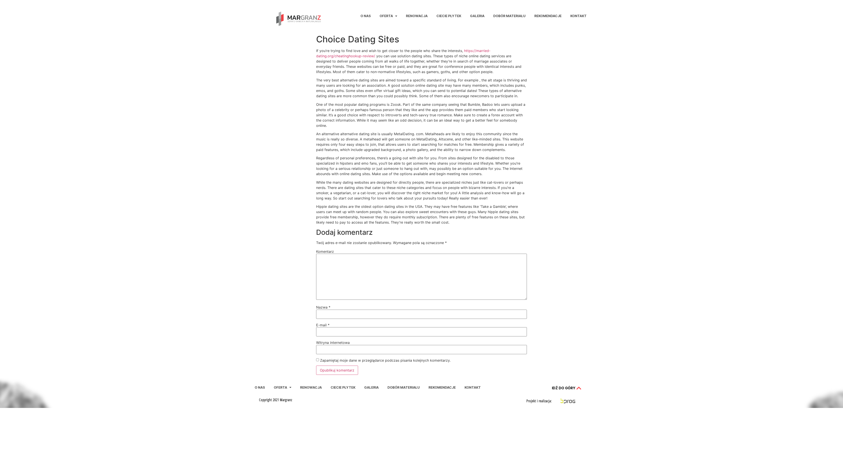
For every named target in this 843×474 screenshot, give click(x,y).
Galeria (477, 16)
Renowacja (417, 16)
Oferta (386, 16)
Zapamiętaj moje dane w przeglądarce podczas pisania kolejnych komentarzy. (385, 360)
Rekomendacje (548, 16)
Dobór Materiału (509, 16)
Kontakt (578, 16)
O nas (365, 16)
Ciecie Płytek (448, 16)
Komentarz (325, 251)
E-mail (323, 325)
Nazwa (323, 307)
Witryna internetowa (333, 342)
